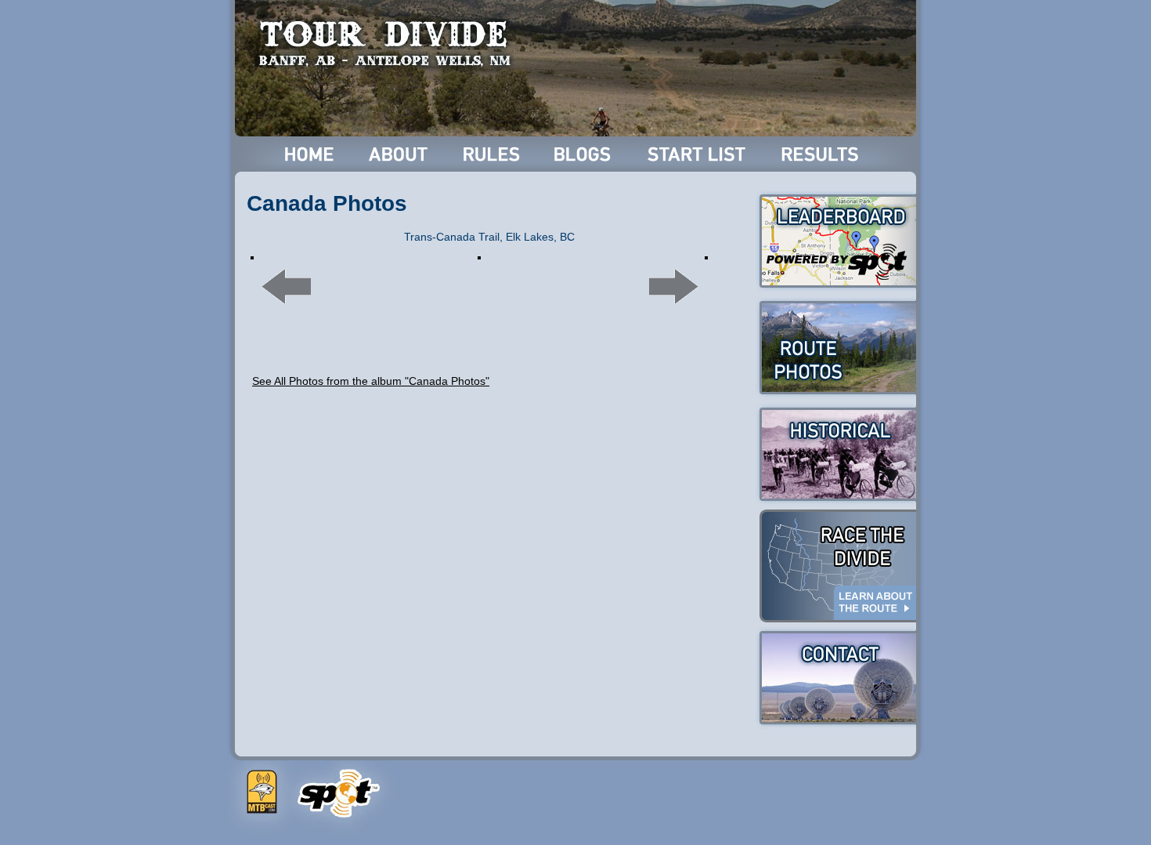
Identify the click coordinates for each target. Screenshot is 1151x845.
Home (309, 154)
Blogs (585, 154)
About (399, 154)
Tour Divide (389, 43)
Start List (698, 154)
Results (822, 154)
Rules (493, 154)
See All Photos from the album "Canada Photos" (370, 381)
